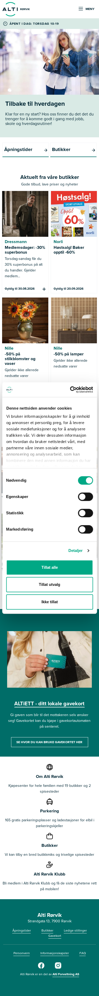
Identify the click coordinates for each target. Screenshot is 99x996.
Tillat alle (49, 567)
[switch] (85, 496)
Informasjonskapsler (54, 953)
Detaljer (75, 550)
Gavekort (54, 935)
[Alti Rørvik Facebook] (41, 967)
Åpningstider (21, 930)
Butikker (47, 930)
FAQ (82, 953)
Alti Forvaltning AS (66, 974)
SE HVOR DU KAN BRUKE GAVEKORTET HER (49, 742)
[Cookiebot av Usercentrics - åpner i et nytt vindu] (70, 389)
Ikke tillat (49, 602)
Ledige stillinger (75, 930)
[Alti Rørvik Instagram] (58, 967)
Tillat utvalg (49, 584)
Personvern (21, 953)
